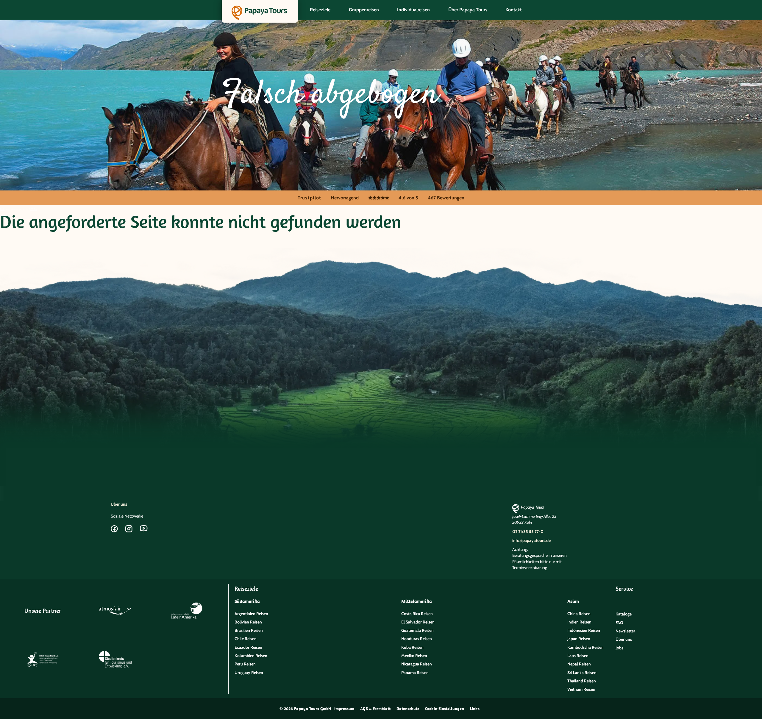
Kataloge (624, 614)
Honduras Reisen (416, 638)
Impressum (344, 708)
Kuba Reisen (412, 647)
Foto (2, 209)
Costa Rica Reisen (417, 613)
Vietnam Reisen (581, 689)
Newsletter (625, 631)
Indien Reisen (579, 622)
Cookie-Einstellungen (444, 708)
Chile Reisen (246, 638)
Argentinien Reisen (251, 613)
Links (475, 708)
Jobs (619, 648)
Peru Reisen (245, 664)
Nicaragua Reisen (416, 664)
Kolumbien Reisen (251, 655)
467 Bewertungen (446, 198)
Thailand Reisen (581, 681)
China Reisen (579, 613)
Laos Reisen (577, 655)
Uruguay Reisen (249, 672)
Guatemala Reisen (417, 630)
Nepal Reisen (579, 664)
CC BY (33, 209)
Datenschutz (407, 708)
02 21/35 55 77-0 (528, 531)
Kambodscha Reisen (585, 647)
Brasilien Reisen (249, 630)
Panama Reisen (415, 672)
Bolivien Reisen (248, 622)
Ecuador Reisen (248, 647)
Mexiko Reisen (414, 655)
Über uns (119, 504)
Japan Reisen (578, 638)
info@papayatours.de (531, 540)
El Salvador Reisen (418, 622)
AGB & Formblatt (375, 708)
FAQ (619, 622)
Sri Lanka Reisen (582, 672)
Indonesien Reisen (583, 630)
